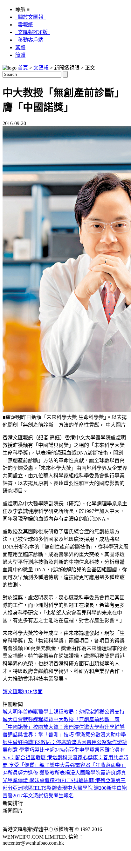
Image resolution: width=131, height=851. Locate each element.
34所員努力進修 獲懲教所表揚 (36, 772)
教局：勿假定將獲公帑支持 (94, 712)
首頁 (23, 67)
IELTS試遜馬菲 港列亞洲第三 (93, 780)
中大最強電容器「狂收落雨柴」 (90, 765)
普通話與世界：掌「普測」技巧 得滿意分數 (51, 734)
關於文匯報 (30, 17)
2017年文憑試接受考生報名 (43, 795)
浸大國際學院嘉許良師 (95, 772)
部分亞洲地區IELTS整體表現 (35, 788)
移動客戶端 (30, 40)
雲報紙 (25, 24)
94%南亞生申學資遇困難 (82, 750)
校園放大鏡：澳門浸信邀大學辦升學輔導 (79, 727)
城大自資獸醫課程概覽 (28, 719)
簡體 (20, 55)
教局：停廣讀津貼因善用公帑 (74, 742)
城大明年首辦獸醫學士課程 (33, 712)
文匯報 (41, 67)
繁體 (20, 47)
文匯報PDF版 (32, 32)
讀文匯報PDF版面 (23, 691)
